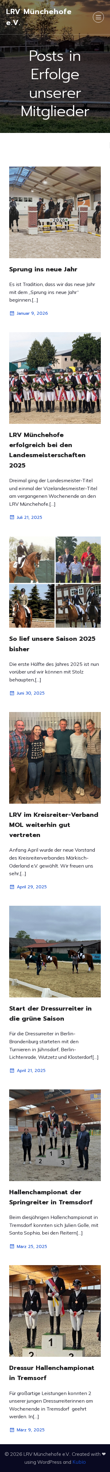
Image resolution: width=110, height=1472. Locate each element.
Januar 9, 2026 (32, 313)
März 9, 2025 (31, 1430)
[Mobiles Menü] (98, 17)
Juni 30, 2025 (31, 693)
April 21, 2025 (31, 1070)
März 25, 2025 (32, 1246)
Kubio (79, 1462)
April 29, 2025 (32, 887)
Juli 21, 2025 (29, 517)
